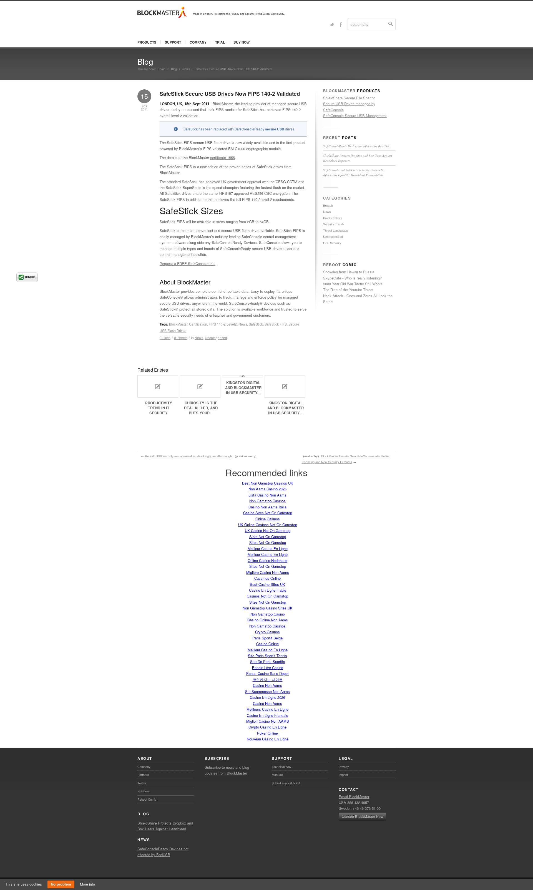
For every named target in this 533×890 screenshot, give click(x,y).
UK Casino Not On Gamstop (267, 530)
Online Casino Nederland (267, 560)
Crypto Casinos (267, 631)
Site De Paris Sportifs (267, 661)
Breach (328, 205)
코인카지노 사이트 (268, 679)
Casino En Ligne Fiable (267, 590)
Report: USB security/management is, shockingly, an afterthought (189, 456)
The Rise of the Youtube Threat (348, 289)
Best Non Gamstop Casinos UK (267, 483)
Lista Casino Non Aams (267, 495)
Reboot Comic (147, 799)
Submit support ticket (286, 783)
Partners (143, 774)
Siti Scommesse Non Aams (267, 691)
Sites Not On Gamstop (267, 542)
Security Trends (334, 224)
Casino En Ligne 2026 (267, 697)
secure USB (274, 129)
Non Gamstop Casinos (267, 500)
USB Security (332, 243)
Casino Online (267, 643)
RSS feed (143, 791)
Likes (165, 337)
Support (173, 42)
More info (87, 884)
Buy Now (241, 42)
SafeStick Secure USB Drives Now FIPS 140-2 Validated (230, 93)
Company (198, 42)
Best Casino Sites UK (267, 584)
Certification (198, 324)
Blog (145, 61)
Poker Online (267, 733)
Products (146, 42)
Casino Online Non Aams (267, 619)
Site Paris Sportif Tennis (267, 655)
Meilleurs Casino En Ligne (267, 709)
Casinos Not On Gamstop (267, 596)
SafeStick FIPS (276, 324)
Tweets (180, 337)
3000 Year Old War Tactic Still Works (353, 283)
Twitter (332, 24)
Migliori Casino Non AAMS (267, 721)
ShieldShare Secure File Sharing (349, 97)
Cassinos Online (267, 578)
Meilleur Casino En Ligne (268, 548)
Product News (332, 218)
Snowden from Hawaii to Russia (348, 271)
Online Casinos (267, 518)
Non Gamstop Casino (267, 614)
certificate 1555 (222, 157)
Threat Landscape (335, 230)
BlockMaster (178, 324)
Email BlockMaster (354, 796)
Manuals (277, 774)
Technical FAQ (281, 766)
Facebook (340, 24)
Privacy (344, 766)
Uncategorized (216, 337)
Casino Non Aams (267, 685)
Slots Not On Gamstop (267, 536)
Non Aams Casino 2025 (267, 488)
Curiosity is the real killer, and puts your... (201, 407)
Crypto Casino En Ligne (267, 727)
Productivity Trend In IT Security (158, 407)
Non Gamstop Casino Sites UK (268, 608)
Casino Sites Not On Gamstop (267, 512)
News (186, 69)
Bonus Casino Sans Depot (267, 673)
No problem (61, 884)
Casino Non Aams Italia (267, 507)
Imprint (343, 774)
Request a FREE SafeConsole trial (187, 263)
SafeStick (256, 324)
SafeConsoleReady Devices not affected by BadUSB (356, 146)
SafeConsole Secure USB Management (355, 115)
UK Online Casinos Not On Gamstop (267, 524)
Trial (220, 42)
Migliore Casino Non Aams (267, 572)
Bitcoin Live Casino (267, 667)
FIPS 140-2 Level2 (223, 324)
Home (161, 69)
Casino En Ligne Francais (267, 715)
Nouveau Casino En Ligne (267, 739)
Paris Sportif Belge (267, 638)
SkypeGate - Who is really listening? (352, 278)
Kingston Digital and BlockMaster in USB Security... (243, 387)
